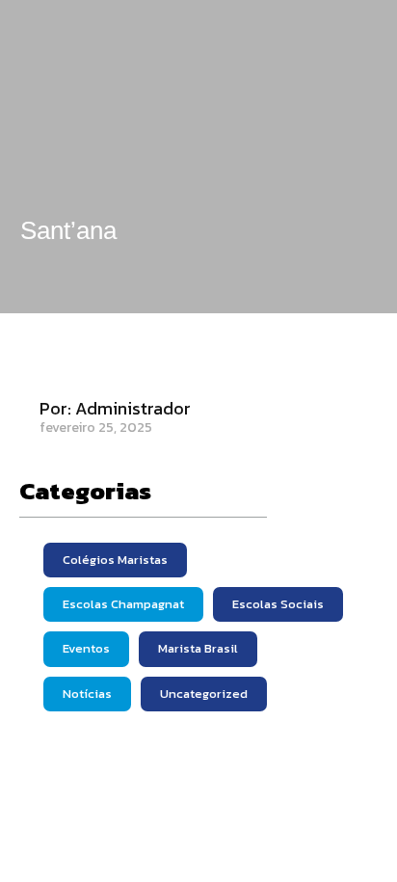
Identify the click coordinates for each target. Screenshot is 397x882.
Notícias (87, 693)
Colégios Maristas (115, 559)
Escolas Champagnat (123, 604)
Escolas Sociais (278, 604)
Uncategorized (204, 693)
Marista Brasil (198, 648)
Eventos (86, 648)
